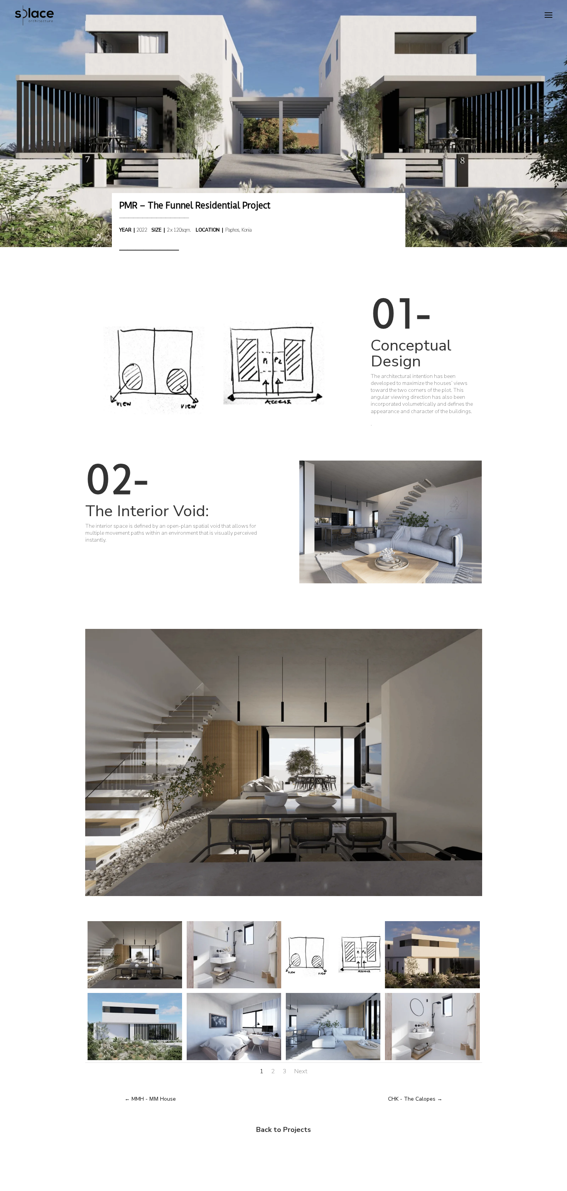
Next (300, 1071)
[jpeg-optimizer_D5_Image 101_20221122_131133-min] (333, 1060)
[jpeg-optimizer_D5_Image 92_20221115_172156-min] (234, 988)
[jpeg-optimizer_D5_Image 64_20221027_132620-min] (432, 988)
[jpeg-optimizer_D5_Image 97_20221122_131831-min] (135, 988)
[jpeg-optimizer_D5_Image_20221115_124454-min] (432, 1060)
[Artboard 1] (333, 988)
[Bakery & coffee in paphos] (212, 437)
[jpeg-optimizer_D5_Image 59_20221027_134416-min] (135, 1060)
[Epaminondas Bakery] (390, 583)
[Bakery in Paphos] (283, 896)
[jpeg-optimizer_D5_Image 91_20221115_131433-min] (234, 1060)
